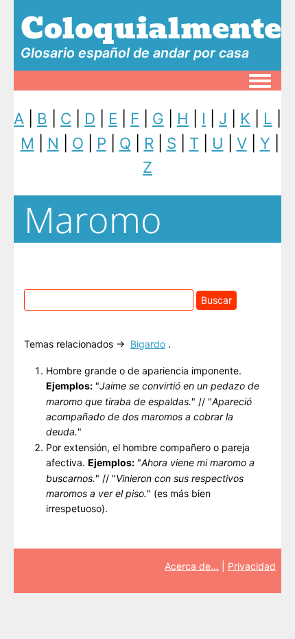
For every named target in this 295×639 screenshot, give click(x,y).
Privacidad (252, 566)
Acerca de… (192, 566)
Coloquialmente (151, 28)
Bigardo (147, 344)
